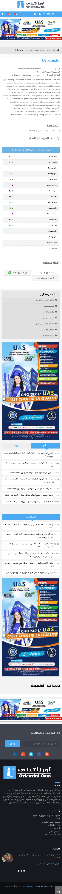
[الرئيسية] (31, 4)
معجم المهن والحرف (36, 50)
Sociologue (53, 190)
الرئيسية (52, 50)
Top (58, 891)
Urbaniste (50, 61)
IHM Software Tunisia (30, 886)
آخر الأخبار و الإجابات (47, 272)
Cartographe (53, 156)
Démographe (53, 173)
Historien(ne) (52, 185)
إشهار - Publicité (52, 834)
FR (2, 14)
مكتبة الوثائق (54, 825)
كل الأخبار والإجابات (18, 272)
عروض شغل (54, 831)
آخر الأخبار (45, 445)
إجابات (57, 819)
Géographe (53, 179)
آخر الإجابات (16, 445)
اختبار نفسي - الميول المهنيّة (46, 815)
